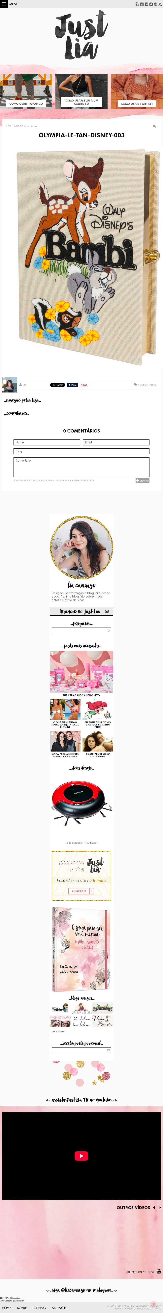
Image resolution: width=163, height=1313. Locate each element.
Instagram (142, 4)
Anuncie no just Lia (79, 611)
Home (6, 1308)
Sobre (22, 1308)
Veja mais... (59, 1031)
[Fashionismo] (60, 1021)
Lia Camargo (128, 1309)
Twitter (151, 4)
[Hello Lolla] (81, 1021)
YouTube (137, 4)
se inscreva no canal (141, 1271)
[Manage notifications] (153, 1304)
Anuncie (59, 1308)
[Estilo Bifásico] (60, 1008)
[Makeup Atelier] (81, 1008)
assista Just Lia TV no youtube (81, 1100)
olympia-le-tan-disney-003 (82, 136)
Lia (24, 385)
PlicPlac (157, 1309)
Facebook (146, 4)
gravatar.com (85, 480)
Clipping (39, 1308)
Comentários (147, 385)
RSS (160, 4)
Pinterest (155, 4)
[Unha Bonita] (102, 1021)
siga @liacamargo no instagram (82, 1290)
